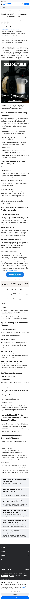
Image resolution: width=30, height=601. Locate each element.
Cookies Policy (25, 587)
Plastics (19, 10)
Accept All (15, 597)
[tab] (15, 26)
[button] (15, 26)
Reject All (15, 594)
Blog (6, 10)
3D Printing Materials (12, 10)
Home (2, 10)
